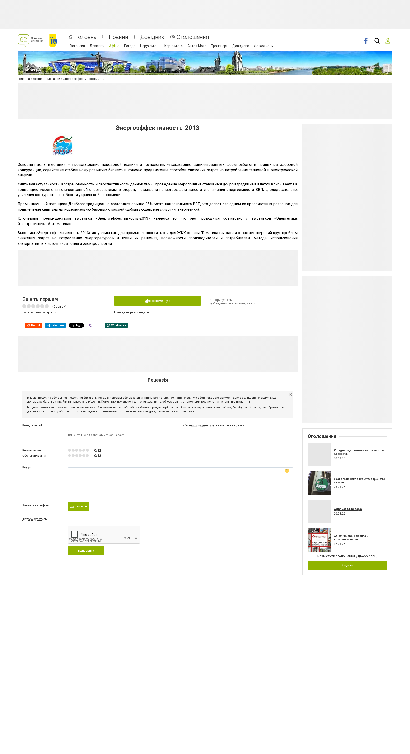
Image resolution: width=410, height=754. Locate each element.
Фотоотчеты (263, 46)
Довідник (152, 37)
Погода (129, 46)
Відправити (86, 550)
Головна (86, 37)
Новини (118, 37)
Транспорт (219, 46)
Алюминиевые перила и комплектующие (351, 537)
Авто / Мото (196, 46)
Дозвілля (97, 46)
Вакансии (77, 46)
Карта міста (173, 46)
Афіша (114, 46)
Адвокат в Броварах (348, 509)
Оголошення (193, 37)
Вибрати (80, 506)
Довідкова (240, 46)
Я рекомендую (159, 301)
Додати (347, 565)
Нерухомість (150, 46)
